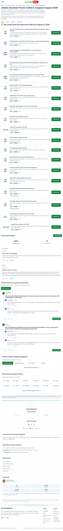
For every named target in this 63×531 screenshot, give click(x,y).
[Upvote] (8, 306)
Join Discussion (56, 318)
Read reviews (7, 452)
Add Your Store (47, 519)
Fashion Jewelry (30, 5)
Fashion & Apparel (9, 5)
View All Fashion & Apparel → (31, 367)
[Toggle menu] (12, 2)
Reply (15, 314)
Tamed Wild (5, 471)
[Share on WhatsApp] (34, 424)
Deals (7, 22)
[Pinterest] (8, 518)
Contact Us (56, 513)
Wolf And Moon (6, 466)
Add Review (57, 235)
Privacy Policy (56, 521)
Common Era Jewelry (8, 463)
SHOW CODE (56, 32)
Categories (45, 511)
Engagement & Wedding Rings (20, 363)
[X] (5, 518)
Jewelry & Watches (20, 5)
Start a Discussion (6, 288)
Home (2, 5)
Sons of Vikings (6, 461)
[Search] (50, 2)
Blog (44, 513)
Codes (2, 22)
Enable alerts (7, 450)
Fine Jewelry (31, 363)
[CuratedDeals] (32, 2)
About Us (55, 515)
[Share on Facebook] (29, 424)
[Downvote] (11, 306)
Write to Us (56, 511)
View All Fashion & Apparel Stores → (31, 390)
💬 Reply (11, 260)
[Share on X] (31, 424)
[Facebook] (2, 518)
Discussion (19, 22)
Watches (43, 363)
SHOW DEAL (56, 66)
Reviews (13, 22)
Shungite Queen (6, 468)
